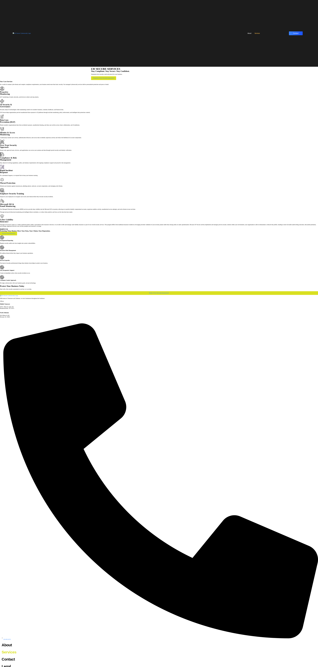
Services (257, 33)
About (249, 33)
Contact (2, 321)
